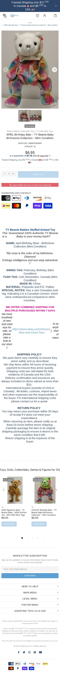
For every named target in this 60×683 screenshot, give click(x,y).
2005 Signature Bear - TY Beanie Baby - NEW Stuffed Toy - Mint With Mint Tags (13, 512)
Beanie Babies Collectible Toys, (21, 131)
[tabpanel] (15, 505)
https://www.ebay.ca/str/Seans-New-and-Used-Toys (31, 331)
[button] (30, 155)
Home (30, 23)
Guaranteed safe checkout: (16, 193)
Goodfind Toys (14, 15)
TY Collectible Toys (44, 131)
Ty (2, 507)
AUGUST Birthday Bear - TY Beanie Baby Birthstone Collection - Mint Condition (44, 512)
